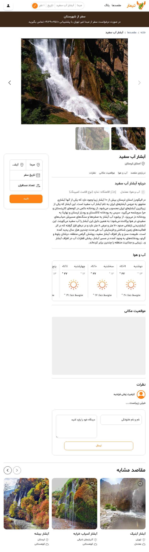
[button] (140, 484)
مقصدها (131, 33)
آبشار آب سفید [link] (114, 33)
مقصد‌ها (116, 5)
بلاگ (107, 5)
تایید (26, 198)
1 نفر (41, 5)
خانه (143, 33)
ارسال (98, 445)
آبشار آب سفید (65, 5)
